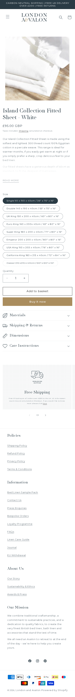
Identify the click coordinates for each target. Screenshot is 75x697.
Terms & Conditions (19, 469)
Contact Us (14, 500)
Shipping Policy (17, 445)
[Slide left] (29, 415)
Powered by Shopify (54, 690)
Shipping (23, 131)
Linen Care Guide (18, 539)
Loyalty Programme (19, 523)
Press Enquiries (17, 508)
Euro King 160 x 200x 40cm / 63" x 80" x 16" (34, 224)
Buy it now (37, 301)
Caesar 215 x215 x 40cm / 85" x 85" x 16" (32, 263)
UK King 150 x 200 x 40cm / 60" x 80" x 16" (33, 216)
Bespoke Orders (18, 515)
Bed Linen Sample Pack (22, 492)
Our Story (13, 578)
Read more (11, 180)
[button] (61, 17)
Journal (12, 547)
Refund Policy (16, 453)
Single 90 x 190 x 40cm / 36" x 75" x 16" (30, 200)
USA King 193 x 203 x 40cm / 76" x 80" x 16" (33, 247)
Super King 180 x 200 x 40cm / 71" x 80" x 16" (34, 231)
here (45, 403)
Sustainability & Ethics (21, 586)
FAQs (10, 531)
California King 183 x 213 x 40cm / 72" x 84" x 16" (36, 255)
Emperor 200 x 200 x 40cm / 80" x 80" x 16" (34, 239)
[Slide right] (46, 415)
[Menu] (8, 17)
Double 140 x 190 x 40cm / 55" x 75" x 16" (31, 208)
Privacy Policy (16, 461)
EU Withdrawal (16, 555)
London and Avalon (28, 690)
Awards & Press (17, 594)
